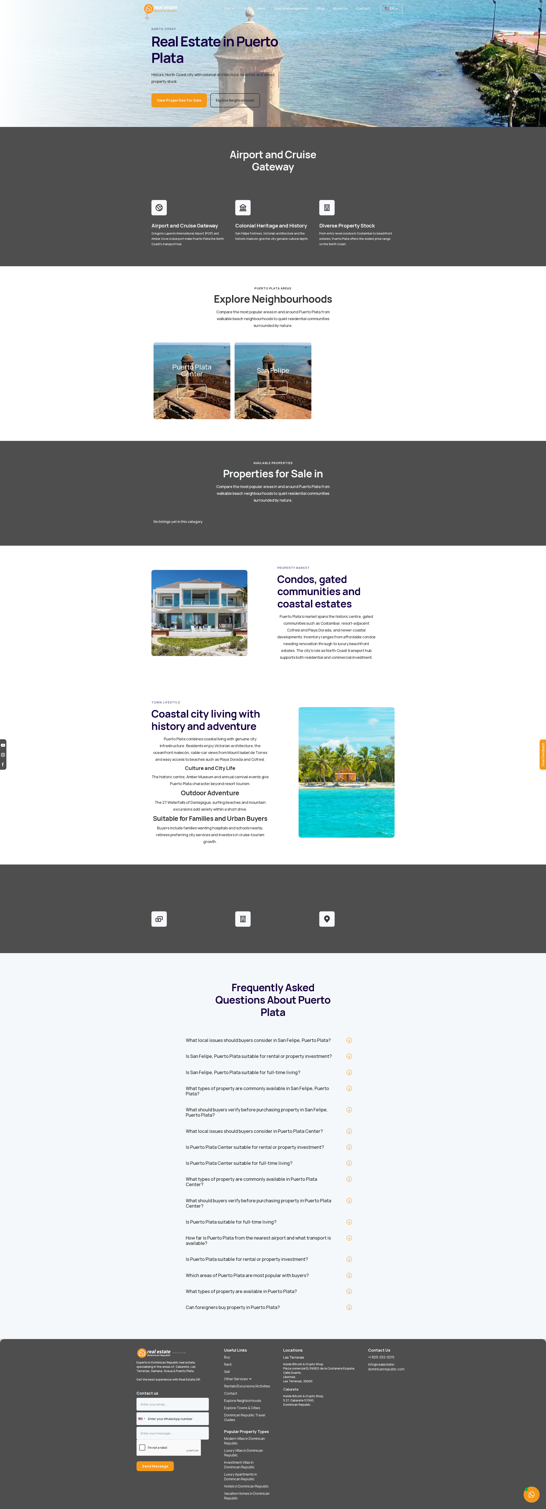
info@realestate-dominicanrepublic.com (386, 1366)
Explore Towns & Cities (242, 1407)
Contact (230, 1393)
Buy (227, 1357)
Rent (228, 1364)
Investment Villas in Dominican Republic (239, 1464)
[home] (181, 8)
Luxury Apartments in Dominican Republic (240, 1476)
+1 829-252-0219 (381, 1357)
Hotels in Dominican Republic (246, 1486)
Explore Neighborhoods (242, 1400)
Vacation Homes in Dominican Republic (247, 1495)
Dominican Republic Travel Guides (244, 1417)
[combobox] (142, 1419)
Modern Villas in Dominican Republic (244, 1441)
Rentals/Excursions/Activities (247, 1386)
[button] (229, 8)
